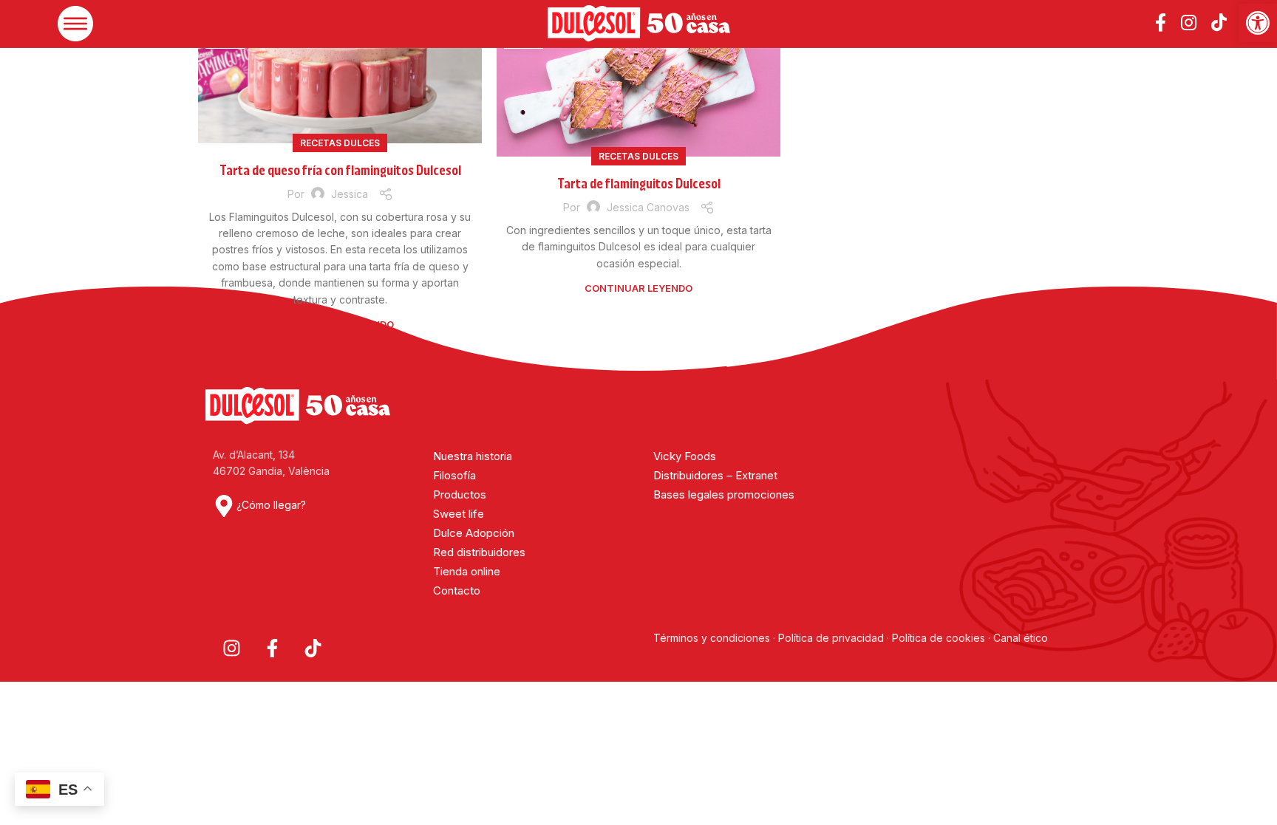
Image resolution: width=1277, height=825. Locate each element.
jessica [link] (349, 194)
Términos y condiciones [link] (713, 637)
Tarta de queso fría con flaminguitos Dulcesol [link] (340, 170)
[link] (1258, 23)
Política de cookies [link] (938, 637)
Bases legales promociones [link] (723, 494)
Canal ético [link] (1020, 637)
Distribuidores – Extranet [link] (715, 475)
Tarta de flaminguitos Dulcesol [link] (639, 184)
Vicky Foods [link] (684, 456)
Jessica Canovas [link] (648, 207)
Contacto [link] (456, 590)
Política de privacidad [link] (831, 637)
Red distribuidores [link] (479, 552)
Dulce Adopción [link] (473, 533)
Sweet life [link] (458, 514)
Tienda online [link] (466, 571)
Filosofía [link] (454, 475)
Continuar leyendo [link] (340, 324)
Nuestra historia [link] (472, 456)
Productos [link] (459, 494)
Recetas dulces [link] (340, 142)
